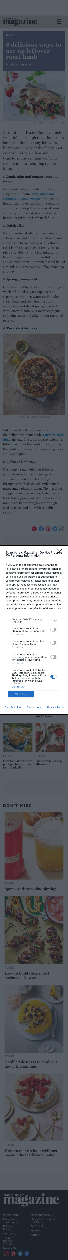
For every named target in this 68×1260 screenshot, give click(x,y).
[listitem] (34, 620)
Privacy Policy (55, 707)
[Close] (60, 552)
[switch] (53, 630)
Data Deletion (13, 707)
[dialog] (34, 630)
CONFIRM (21, 694)
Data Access (34, 707)
